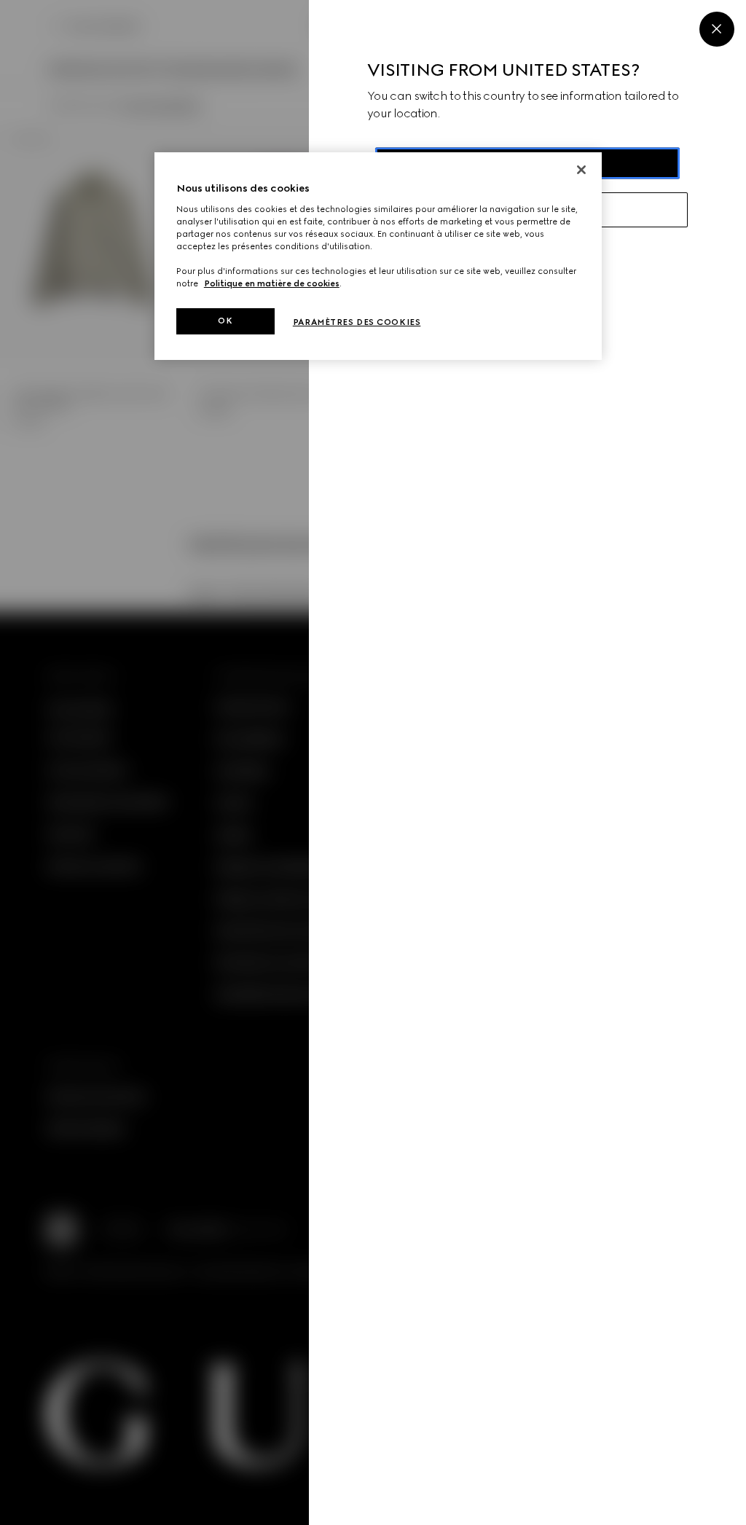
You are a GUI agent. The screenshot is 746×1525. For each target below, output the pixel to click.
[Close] (716, 29)
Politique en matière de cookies (271, 283)
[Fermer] (581, 170)
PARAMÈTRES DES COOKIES (357, 322)
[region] (378, 256)
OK (225, 320)
